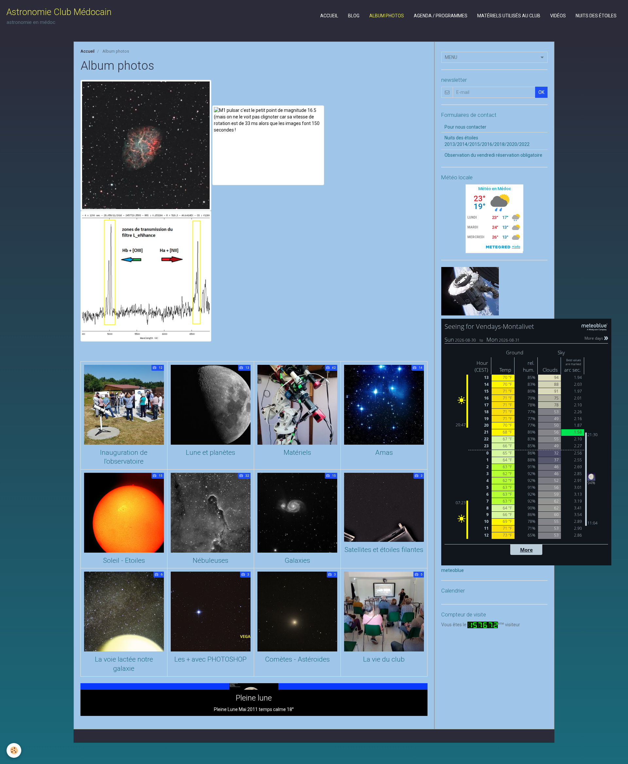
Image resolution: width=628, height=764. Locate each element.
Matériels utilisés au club (508, 15)
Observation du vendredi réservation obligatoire (493, 155)
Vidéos (558, 15)
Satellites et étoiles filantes (383, 550)
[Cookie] (14, 750)
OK (541, 92)
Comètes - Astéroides (297, 660)
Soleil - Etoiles (124, 560)
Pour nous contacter (465, 127)
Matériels (297, 452)
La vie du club (384, 660)
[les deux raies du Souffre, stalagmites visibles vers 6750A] (145, 275)
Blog (353, 15)
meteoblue (452, 570)
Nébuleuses (210, 560)
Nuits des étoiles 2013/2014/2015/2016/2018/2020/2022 (487, 141)
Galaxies (297, 560)
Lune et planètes (210, 452)
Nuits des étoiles (596, 15)
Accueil (329, 15)
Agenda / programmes (440, 15)
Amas (384, 452)
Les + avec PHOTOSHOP (210, 660)
